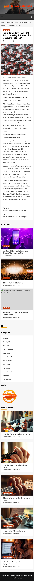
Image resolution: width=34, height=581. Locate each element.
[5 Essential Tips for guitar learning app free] (17, 421)
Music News (6, 368)
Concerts (5, 338)
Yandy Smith (7, 379)
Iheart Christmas (8, 349)
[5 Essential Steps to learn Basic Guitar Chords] (17, 452)
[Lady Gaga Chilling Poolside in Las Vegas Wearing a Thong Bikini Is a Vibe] (17, 238)
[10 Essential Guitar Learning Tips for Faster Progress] (17, 485)
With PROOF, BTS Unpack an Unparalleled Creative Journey (15, 313)
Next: (15, 215)
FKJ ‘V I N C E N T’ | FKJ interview (13, 283)
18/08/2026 (17, 469)
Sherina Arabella (8, 41)
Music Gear (6, 364)
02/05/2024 (17, 317)
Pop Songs (6, 30)
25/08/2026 (17, 436)
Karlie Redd (6, 353)
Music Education (8, 357)
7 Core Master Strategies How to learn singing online (15, 563)
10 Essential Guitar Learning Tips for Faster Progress (16, 499)
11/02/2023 (18, 41)
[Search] (32, 17)
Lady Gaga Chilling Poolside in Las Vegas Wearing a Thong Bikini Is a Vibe (15, 252)
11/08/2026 (17, 502)
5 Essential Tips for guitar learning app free (16, 434)
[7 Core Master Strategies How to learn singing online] (17, 549)
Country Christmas (9, 342)
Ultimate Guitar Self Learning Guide (14, 531)
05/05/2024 (17, 285)
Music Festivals (7, 360)
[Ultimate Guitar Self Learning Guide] (17, 518)
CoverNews (28, 575)
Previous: (14, 209)
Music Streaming (8, 372)
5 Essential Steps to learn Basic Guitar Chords (15, 466)
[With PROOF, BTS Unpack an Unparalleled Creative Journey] (17, 299)
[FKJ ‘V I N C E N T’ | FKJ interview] (17, 269)
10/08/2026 (17, 533)
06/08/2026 (17, 566)
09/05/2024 (17, 255)
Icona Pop (6, 345)
